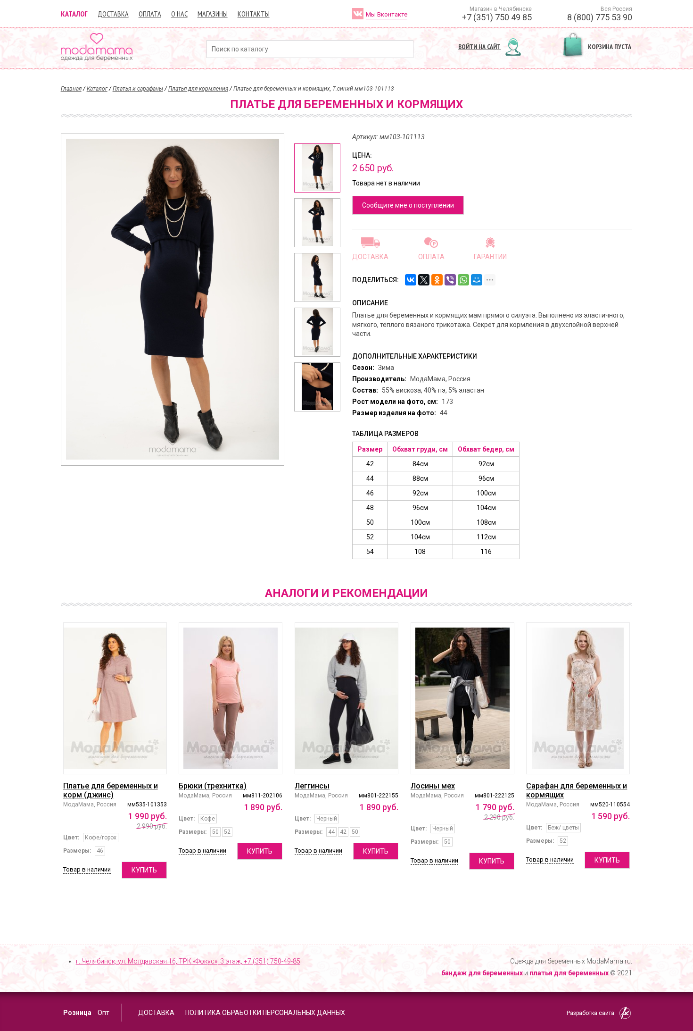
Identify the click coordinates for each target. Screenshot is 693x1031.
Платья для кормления (198, 88)
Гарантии (490, 256)
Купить (144, 870)
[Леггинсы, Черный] (346, 698)
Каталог (74, 13)
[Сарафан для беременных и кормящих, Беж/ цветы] (578, 698)
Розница (77, 1012)
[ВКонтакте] (410, 279)
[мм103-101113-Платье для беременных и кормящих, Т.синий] (317, 168)
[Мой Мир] (476, 279)
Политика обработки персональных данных (265, 1012)
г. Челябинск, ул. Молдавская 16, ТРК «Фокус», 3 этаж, (188, 961)
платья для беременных (569, 973)
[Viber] (450, 279)
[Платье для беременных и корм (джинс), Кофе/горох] (115, 698)
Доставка (113, 13)
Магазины (213, 13)
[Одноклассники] (437, 279)
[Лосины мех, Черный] (462, 698)
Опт (103, 1012)
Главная (71, 88)
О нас (179, 13)
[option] (317, 168)
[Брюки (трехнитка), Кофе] (230, 698)
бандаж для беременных (482, 973)
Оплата (150, 13)
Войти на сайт (479, 46)
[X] (423, 279)
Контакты (254, 13)
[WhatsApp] (463, 279)
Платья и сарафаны (138, 88)
